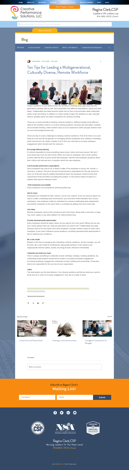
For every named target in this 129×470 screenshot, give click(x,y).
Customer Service (51, 47)
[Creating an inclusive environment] (64, 328)
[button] (109, 47)
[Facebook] (55, 414)
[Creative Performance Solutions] (74, 414)
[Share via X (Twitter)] (33, 303)
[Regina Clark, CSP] (68, 414)
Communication (34, 47)
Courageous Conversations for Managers (96, 341)
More (84, 47)
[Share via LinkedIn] (38, 303)
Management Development (36, 296)
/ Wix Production (69, 465)
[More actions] (100, 61)
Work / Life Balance (70, 47)
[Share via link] (43, 303)
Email (115, 16)
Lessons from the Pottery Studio (31, 340)
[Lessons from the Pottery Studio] (31, 328)
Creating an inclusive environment (64, 340)
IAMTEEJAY (59, 465)
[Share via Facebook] (28, 303)
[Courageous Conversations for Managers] (97, 328)
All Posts (20, 47)
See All (110, 316)
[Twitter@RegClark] (61, 414)
